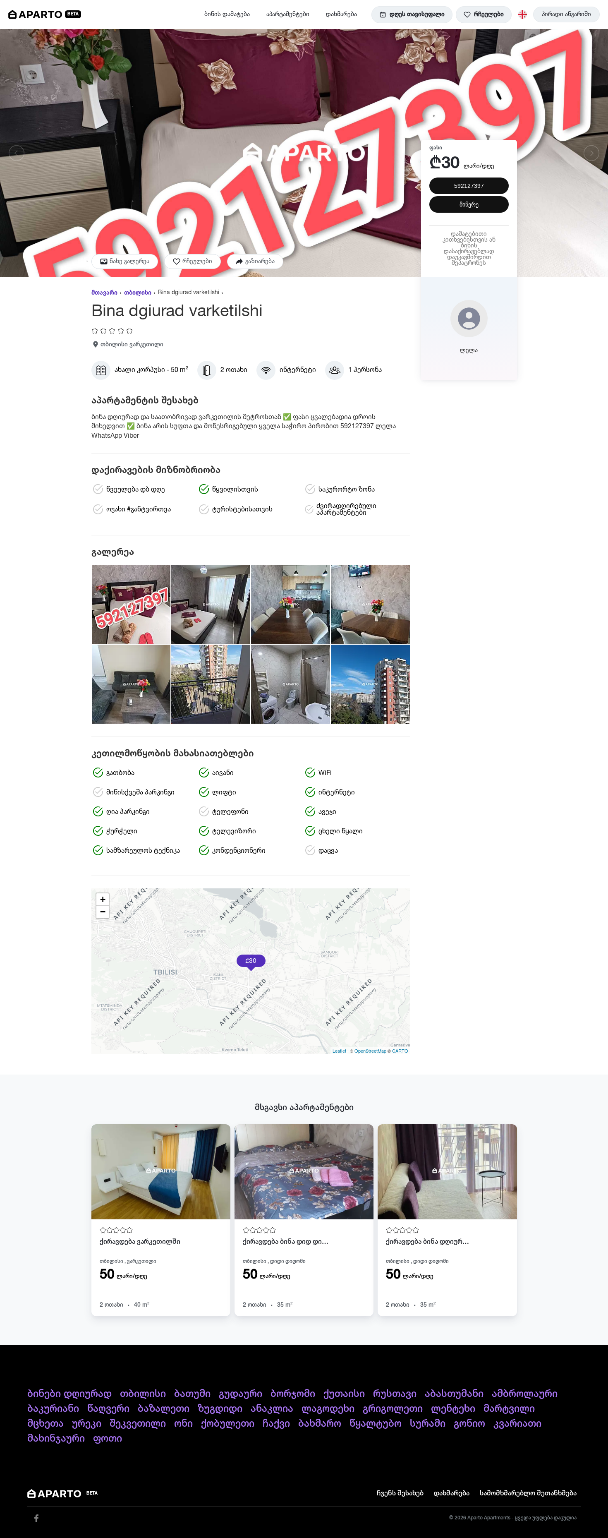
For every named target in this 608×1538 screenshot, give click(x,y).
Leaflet (339, 1050)
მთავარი (104, 293)
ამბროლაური (525, 1394)
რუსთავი (395, 1394)
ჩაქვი (276, 1424)
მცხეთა (45, 1424)
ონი (183, 1424)
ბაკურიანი (53, 1409)
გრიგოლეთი (393, 1409)
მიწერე (469, 204)
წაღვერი (108, 1409)
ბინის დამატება (227, 14)
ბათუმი (192, 1394)
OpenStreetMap (370, 1050)
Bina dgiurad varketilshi (188, 292)
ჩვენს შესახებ (400, 1493)
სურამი (427, 1424)
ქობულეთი (227, 1424)
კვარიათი (517, 1424)
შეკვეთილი (138, 1424)
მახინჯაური (56, 1439)
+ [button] (102, 899)
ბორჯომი (292, 1394)
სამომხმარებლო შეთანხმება (528, 1493)
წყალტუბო (375, 1424)
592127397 (469, 185)
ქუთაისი (344, 1394)
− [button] (102, 912)
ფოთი (107, 1439)
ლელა (469, 350)
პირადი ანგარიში (566, 14)
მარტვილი (509, 1409)
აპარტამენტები (287, 14)
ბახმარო (319, 1424)
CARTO (400, 1050)
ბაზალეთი (163, 1409)
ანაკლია (272, 1409)
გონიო (469, 1424)
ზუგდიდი (220, 1409)
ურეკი (86, 1424)
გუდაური (240, 1394)
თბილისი (137, 293)
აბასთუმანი (454, 1394)
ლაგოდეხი (328, 1409)
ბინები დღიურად (69, 1394)
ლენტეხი (453, 1409)
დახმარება (341, 14)
